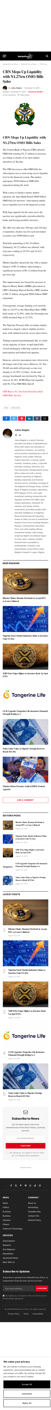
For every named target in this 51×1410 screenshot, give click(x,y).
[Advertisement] (25, 26)
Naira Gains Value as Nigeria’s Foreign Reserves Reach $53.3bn (23, 750)
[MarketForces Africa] (25, 56)
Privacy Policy (24, 1156)
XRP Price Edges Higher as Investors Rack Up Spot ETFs (25, 675)
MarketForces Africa (10, 64)
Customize (27, 1394)
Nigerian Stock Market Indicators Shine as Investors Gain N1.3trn (25, 637)
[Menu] (4, 56)
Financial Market (35, 92)
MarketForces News (29, 64)
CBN (6, 408)
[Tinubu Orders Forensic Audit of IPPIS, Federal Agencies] (25, 770)
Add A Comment (25, 800)
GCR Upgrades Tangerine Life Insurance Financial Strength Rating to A (25, 712)
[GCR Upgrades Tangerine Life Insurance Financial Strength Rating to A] (25, 694)
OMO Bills (15, 408)
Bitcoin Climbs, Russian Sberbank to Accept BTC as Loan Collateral (24, 599)
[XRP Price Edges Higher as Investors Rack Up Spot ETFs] (25, 657)
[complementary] (25, 1383)
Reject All (26, 1403)
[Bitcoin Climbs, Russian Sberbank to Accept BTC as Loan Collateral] (25, 581)
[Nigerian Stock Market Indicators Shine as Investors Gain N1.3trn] (25, 619)
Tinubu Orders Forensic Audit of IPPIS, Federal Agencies (24, 788)
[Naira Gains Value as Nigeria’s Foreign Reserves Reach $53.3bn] (25, 732)
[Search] (46, 56)
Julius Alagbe (16, 88)
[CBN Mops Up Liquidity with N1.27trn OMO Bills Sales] (25, 115)
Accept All (27, 1384)
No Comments (10, 95)
